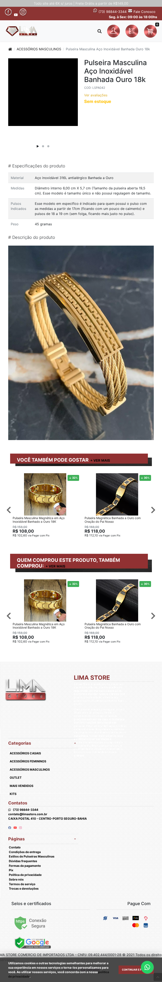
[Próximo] (153, 510)
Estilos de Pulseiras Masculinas (31, 856)
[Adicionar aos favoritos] (18, 477)
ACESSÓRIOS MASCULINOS (39, 49)
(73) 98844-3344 (112, 12)
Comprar (47, 542)
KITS (13, 794)
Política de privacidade (25, 875)
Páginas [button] (16, 838)
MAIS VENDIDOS (21, 786)
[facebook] (10, 827)
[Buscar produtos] (100, 31)
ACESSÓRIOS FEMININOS (28, 761)
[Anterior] (9, 510)
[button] (114, 31)
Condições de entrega (25, 852)
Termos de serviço (22, 884)
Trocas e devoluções (24, 888)
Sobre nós (16, 879)
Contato (15, 847)
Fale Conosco (143, 12)
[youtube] (16, 827)
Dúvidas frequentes (23, 861)
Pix (11, 870)
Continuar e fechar (136, 969)
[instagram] (20, 827)
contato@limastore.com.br (27, 814)
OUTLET (16, 777)
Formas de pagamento (25, 865)
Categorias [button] (19, 743)
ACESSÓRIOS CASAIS (25, 753)
